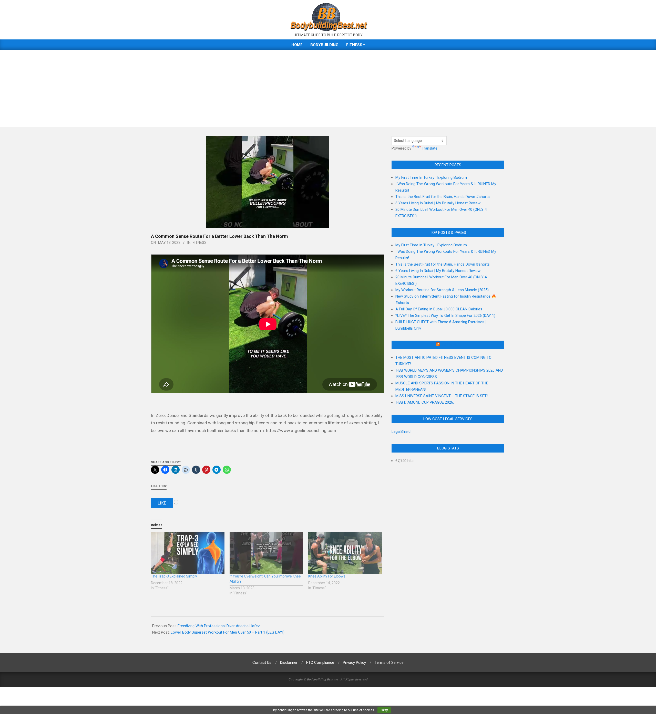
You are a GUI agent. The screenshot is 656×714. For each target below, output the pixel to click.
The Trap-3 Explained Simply (174, 576)
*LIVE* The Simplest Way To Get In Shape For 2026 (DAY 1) (445, 315)
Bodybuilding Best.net (322, 679)
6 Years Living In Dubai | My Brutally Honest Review (437, 203)
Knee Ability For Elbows (326, 576)
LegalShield (401, 431)
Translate (429, 148)
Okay (384, 710)
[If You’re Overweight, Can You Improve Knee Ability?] (266, 553)
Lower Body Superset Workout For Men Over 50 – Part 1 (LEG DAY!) (227, 632)
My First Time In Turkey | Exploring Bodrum (431, 177)
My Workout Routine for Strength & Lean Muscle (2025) (442, 290)
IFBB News (450, 345)
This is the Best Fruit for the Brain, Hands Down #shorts (442, 196)
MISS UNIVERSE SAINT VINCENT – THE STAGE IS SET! (441, 396)
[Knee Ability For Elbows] (345, 553)
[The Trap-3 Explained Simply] (187, 553)
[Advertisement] (328, 88)
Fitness (200, 242)
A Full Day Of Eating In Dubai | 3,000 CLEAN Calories (438, 309)
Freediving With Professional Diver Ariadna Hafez (219, 626)
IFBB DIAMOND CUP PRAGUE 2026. (424, 402)
